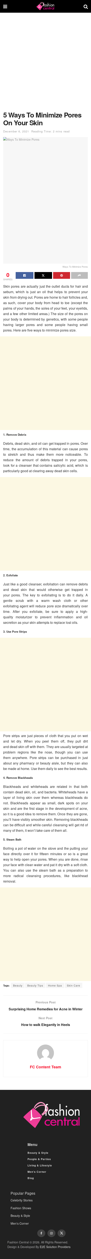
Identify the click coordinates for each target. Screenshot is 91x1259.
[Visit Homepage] (45, 6)
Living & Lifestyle (40, 1165)
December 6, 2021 (16, 131)
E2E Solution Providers (55, 1247)
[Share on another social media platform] (79, 275)
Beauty (17, 985)
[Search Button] (86, 6)
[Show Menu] (5, 6)
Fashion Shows (21, 1208)
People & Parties (39, 1159)
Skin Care (73, 985)
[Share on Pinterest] (61, 275)
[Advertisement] (45, 64)
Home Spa (55, 985)
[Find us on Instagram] (51, 1233)
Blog (31, 1178)
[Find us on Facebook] (41, 1233)
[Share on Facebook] (24, 275)
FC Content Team (45, 1067)
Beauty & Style (38, 1153)
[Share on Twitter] (43, 275)
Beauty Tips (35, 985)
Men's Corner (20, 1223)
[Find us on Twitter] (62, 1233)
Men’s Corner (37, 1172)
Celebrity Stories (22, 1200)
